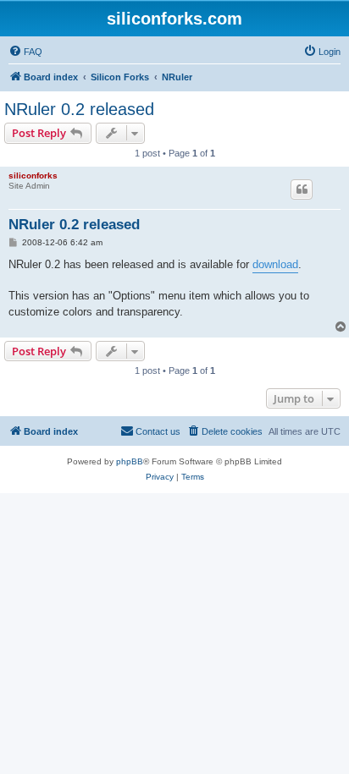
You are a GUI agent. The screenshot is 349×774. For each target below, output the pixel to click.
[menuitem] (25, 51)
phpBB (129, 461)
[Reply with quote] (302, 189)
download (275, 264)
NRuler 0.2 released (79, 109)
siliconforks (33, 175)
